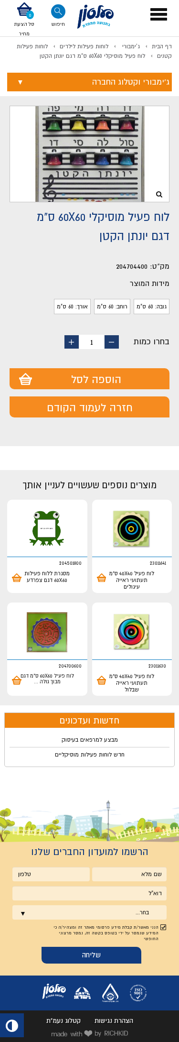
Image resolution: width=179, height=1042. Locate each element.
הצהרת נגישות (114, 1020)
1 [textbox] (91, 342)
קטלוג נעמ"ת (63, 1020)
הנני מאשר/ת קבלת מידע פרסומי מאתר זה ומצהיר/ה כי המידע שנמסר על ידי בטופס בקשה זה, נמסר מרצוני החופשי (105, 933)
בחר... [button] (142, 912)
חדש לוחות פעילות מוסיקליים (90, 754)
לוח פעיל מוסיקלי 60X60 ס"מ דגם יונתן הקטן (92, 56)
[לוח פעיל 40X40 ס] (132, 529)
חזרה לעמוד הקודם (90, 407)
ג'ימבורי (130, 46)
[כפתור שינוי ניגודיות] (12, 1025)
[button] (24, 20)
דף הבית (162, 46)
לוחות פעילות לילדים (84, 46)
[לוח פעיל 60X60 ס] (47, 632)
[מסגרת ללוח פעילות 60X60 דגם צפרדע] (47, 529)
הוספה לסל (96, 379)
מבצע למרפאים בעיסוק (90, 739)
